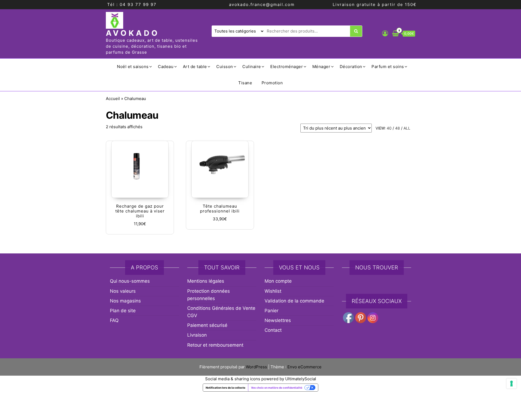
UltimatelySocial (300, 378)
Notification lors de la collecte (225, 387)
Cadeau (165, 66)
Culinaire (251, 66)
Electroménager (286, 66)
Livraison (197, 335)
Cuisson (224, 66)
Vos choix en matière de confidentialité (276, 387)
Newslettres (278, 320)
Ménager (321, 66)
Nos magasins (125, 301)
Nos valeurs (123, 291)
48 (397, 128)
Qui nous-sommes (130, 281)
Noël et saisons (133, 66)
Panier (271, 310)
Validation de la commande (294, 301)
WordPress (256, 366)
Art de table (195, 66)
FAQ (114, 320)
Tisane (245, 82)
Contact (273, 330)
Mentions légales (205, 281)
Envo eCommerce (304, 366)
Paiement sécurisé (207, 325)
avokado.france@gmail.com (262, 4)
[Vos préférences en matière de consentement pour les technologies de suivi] (511, 383)
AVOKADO (133, 33)
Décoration (351, 66)
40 (389, 128)
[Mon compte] (385, 33)
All (407, 128)
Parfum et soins (387, 66)
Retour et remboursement (215, 345)
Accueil (113, 98)
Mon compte (278, 281)
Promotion (272, 82)
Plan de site (123, 310)
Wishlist (273, 291)
